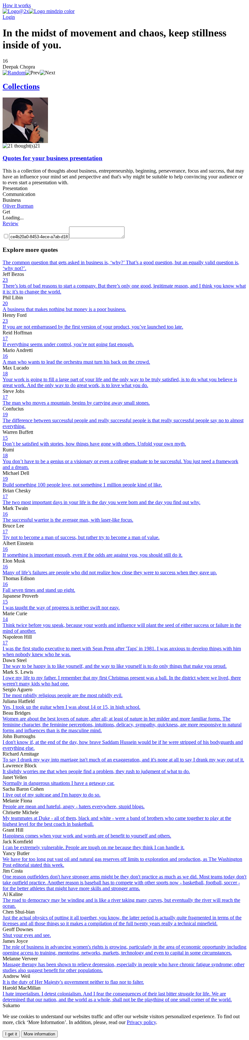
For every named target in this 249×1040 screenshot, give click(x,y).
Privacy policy (141, 1022)
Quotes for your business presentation (52, 158)
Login (9, 17)
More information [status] (39, 1034)
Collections (21, 86)
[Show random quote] (14, 72)
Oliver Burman (18, 206)
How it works (17, 5)
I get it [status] (11, 1034)
